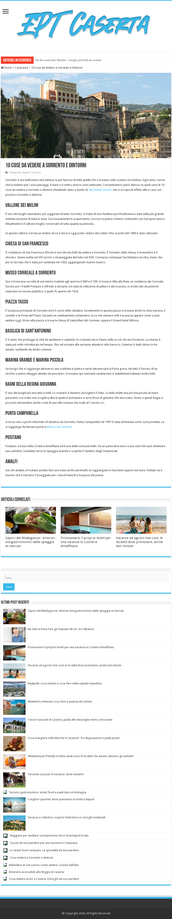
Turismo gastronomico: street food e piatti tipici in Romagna (47, 792)
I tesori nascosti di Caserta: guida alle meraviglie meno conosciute (70, 719)
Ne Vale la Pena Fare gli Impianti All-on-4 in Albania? (61, 629)
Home (8, 67)
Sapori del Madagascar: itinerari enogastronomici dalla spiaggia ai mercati (30, 542)
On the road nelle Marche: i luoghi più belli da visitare (68, 60)
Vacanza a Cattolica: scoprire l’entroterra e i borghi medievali (66, 817)
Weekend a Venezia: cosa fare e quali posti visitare (60, 701)
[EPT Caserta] (86, 25)
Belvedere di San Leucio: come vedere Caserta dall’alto (44, 865)
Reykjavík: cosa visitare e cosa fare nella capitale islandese (65, 683)
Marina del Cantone (59, 427)
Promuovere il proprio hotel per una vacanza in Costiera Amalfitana (86, 542)
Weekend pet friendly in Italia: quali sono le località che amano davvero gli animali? (81, 756)
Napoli (26, 172)
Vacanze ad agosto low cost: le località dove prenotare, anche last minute (139, 542)
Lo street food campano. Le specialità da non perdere (44, 850)
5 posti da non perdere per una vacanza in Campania (43, 843)
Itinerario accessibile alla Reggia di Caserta (36, 872)
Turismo (36, 172)
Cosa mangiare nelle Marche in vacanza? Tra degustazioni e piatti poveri (74, 738)
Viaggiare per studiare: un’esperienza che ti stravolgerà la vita (49, 835)
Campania (21, 67)
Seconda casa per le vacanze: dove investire (56, 774)
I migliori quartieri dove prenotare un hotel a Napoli (61, 799)
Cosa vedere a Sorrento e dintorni (31, 857)
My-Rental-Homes (100, 189)
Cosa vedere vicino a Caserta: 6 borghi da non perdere (44, 879)
